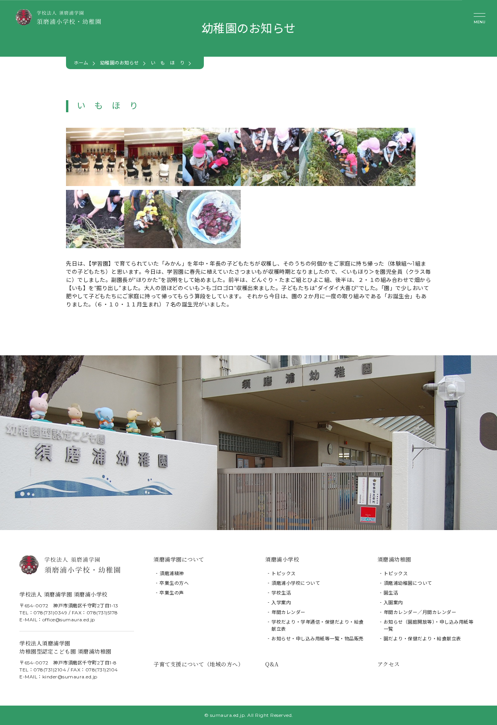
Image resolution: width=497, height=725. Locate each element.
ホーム (81, 63)
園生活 (391, 593)
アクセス (388, 664)
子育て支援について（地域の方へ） (198, 664)
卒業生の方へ (174, 583)
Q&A (272, 664)
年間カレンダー (288, 612)
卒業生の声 (172, 593)
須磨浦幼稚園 (394, 559)
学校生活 (281, 593)
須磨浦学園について (178, 559)
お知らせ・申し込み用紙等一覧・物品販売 (317, 639)
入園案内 (393, 602)
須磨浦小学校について (295, 583)
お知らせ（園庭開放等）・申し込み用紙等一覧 (429, 625)
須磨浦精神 (172, 573)
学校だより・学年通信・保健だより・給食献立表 (317, 625)
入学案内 (281, 602)
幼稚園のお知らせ (119, 63)
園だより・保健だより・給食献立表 (422, 639)
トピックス (283, 573)
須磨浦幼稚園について (408, 583)
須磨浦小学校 (282, 559)
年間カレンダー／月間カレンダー (420, 612)
